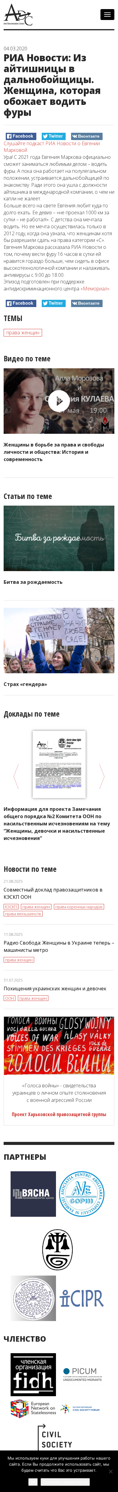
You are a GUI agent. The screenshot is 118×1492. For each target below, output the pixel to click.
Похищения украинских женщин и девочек (55, 988)
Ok (33, 1482)
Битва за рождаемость (33, 582)
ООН (9, 998)
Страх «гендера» (25, 684)
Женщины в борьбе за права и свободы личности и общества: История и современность (54, 452)
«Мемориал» (95, 288)
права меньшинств (23, 913)
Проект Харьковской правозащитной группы (59, 1114)
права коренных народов (79, 906)
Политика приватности (65, 1482)
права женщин (22, 332)
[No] (110, 1471)
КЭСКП (11, 906)
